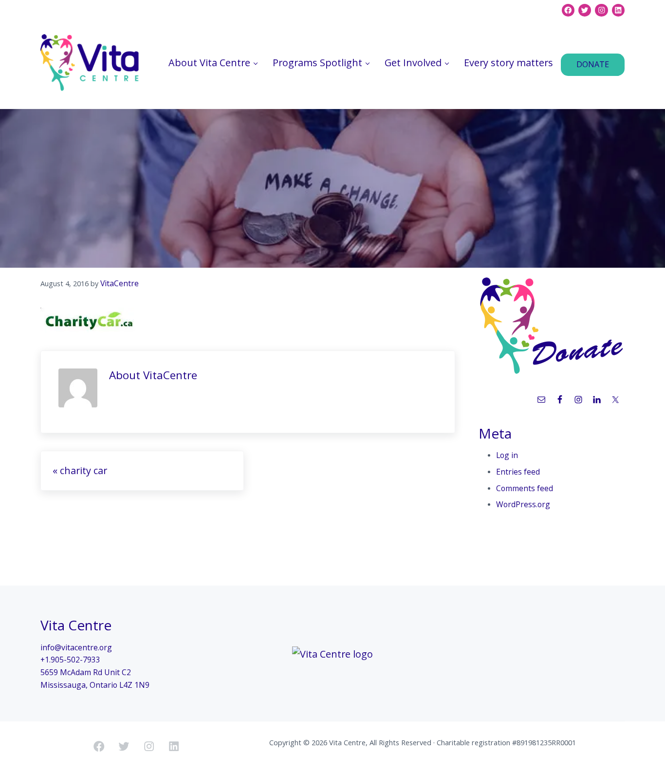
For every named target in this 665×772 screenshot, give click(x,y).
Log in (507, 455)
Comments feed (524, 488)
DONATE (592, 64)
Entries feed (518, 471)
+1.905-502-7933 (70, 659)
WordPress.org (523, 504)
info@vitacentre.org (76, 647)
